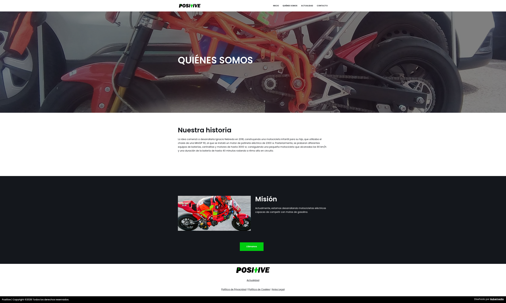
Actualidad (307, 5)
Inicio (276, 5)
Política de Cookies (259, 289)
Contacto (322, 5)
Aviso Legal (278, 289)
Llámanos (251, 246)
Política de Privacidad (233, 289)
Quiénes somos (290, 5)
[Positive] (190, 5)
